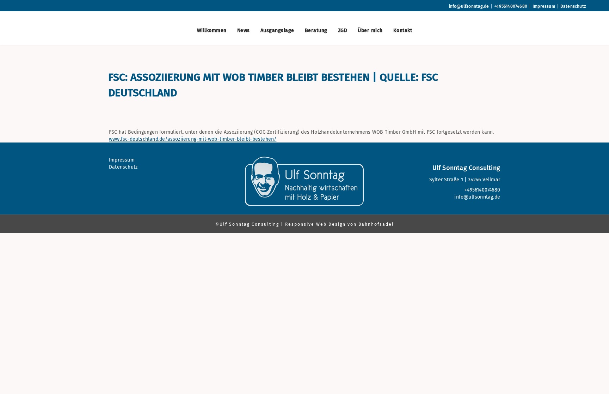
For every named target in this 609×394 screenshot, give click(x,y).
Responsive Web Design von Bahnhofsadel (339, 224)
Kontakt (402, 31)
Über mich (370, 31)
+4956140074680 (510, 6)
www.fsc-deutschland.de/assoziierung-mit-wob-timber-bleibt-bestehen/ (192, 139)
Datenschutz (573, 6)
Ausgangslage (277, 31)
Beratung (316, 31)
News (243, 31)
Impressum (544, 6)
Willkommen (212, 31)
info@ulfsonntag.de (469, 6)
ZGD (342, 31)
